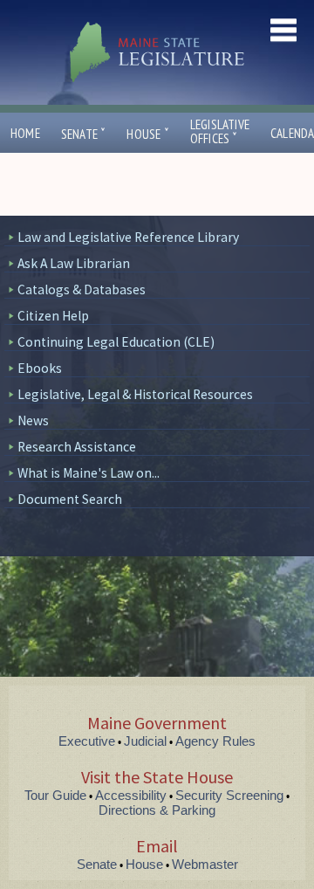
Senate (83, 134)
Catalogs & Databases (81, 289)
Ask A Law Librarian (73, 263)
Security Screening (229, 795)
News (33, 420)
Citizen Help (53, 315)
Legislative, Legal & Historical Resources (135, 394)
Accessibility (131, 795)
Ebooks (39, 368)
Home (25, 133)
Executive (86, 741)
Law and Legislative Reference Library (128, 237)
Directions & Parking (157, 810)
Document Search (69, 499)
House (147, 134)
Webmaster (205, 864)
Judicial (145, 741)
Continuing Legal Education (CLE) (116, 342)
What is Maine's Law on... (88, 473)
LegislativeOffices (219, 132)
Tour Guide (55, 795)
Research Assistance (76, 446)
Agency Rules (215, 741)
